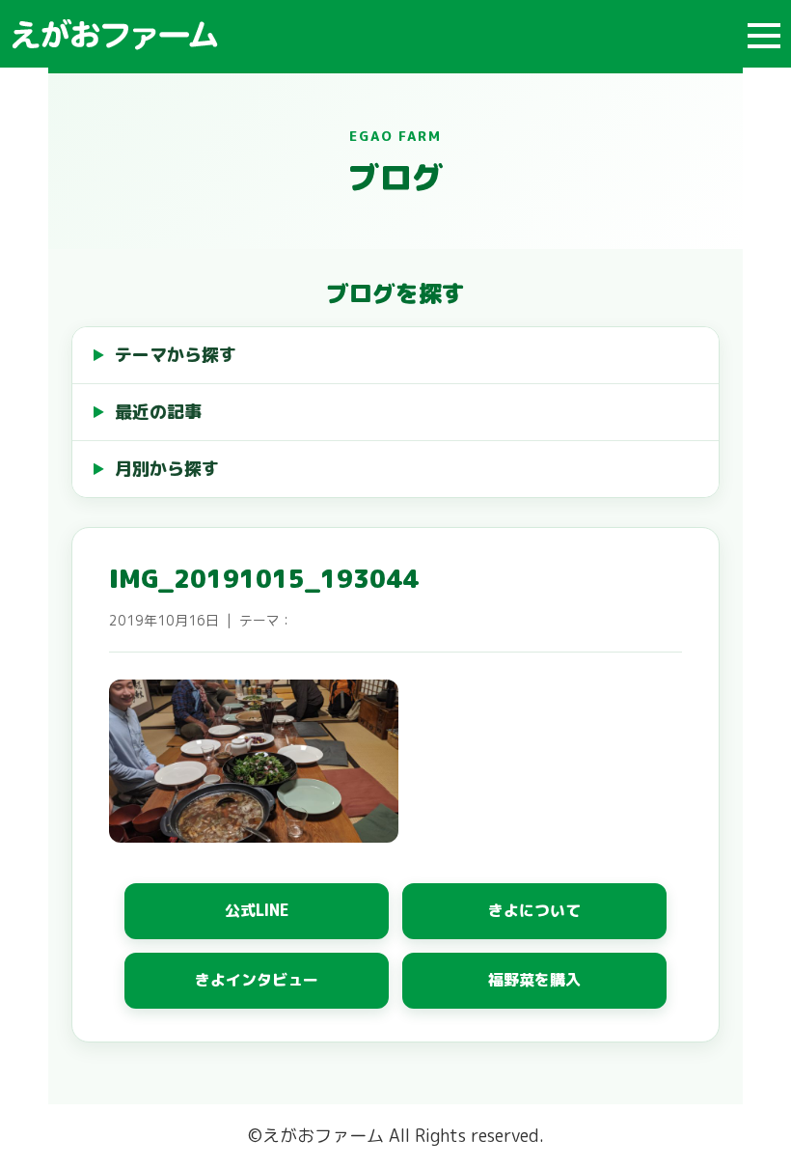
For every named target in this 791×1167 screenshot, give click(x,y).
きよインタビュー (256, 979)
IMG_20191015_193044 (264, 578)
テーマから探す (175, 355)
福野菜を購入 (534, 979)
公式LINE (257, 910)
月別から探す (167, 469)
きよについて (534, 910)
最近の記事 (158, 412)
